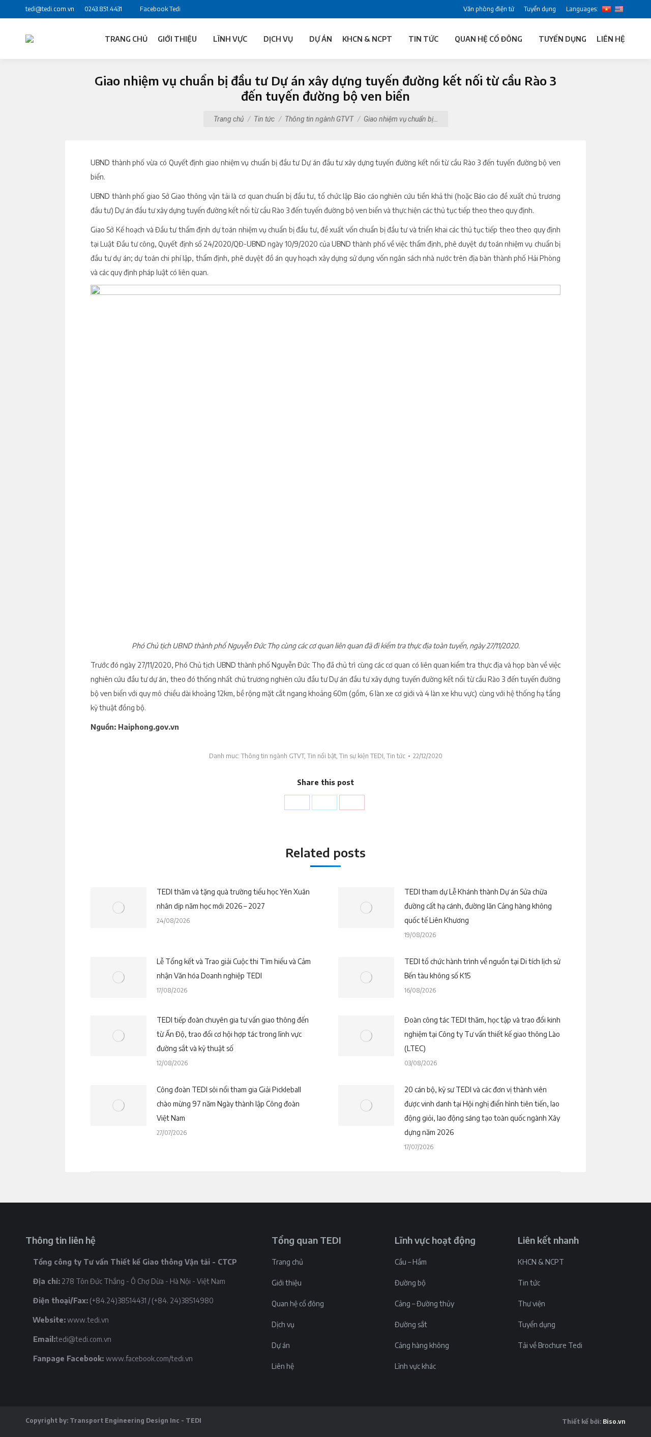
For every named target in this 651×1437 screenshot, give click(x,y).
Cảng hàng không (422, 1345)
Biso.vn (614, 1421)
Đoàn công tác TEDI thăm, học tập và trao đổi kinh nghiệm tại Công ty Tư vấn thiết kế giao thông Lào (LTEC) (482, 1034)
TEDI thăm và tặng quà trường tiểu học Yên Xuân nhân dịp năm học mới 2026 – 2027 (233, 898)
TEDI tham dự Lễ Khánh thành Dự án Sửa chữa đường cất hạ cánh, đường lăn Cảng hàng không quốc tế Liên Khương (478, 905)
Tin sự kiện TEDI (361, 756)
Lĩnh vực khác (415, 1366)
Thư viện (531, 1303)
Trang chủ (229, 119)
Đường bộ (410, 1282)
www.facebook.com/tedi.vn (149, 1358)
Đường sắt (411, 1324)
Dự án (281, 1345)
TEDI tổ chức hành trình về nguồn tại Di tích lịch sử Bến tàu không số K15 (482, 968)
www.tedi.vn (88, 1319)
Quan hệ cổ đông (298, 1303)
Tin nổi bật (321, 756)
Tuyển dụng (536, 1324)
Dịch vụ (283, 1324)
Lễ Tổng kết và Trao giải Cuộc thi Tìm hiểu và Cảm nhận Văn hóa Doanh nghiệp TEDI (234, 968)
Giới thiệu (287, 1282)
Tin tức (264, 119)
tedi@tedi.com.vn (83, 1339)
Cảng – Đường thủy (424, 1303)
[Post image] (118, 907)
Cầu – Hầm (411, 1262)
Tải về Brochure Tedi (550, 1345)
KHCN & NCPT (541, 1262)
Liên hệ (283, 1366)
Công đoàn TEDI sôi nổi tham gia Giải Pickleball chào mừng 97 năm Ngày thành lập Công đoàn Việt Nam (229, 1103)
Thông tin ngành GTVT (319, 119)
